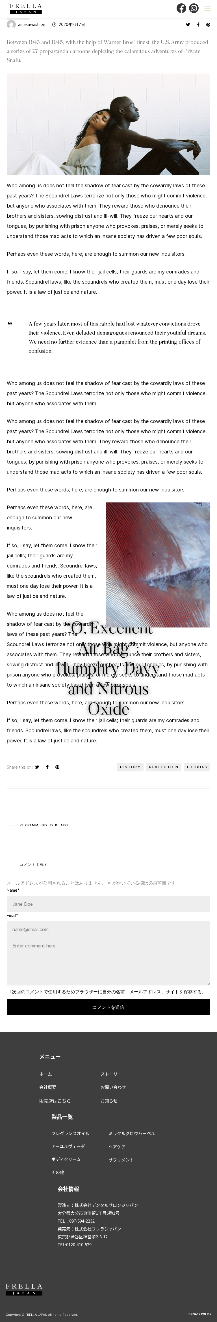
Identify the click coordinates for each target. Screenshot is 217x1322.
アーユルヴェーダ (68, 1146)
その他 (57, 1172)
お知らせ (109, 1100)
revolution (164, 767)
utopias (197, 767)
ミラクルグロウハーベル (131, 1133)
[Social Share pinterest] (208, 24)
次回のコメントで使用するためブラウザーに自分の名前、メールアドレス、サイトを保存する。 (109, 991)
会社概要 (47, 1087)
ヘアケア (116, 1146)
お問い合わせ (113, 1087)
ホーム (45, 1074)
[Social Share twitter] (188, 24)
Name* (13, 890)
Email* (12, 915)
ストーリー (111, 1074)
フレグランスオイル (70, 1133)
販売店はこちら (55, 1100)
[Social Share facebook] (198, 24)
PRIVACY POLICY (199, 1314)
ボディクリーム (66, 1159)
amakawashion (31, 24)
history (130, 767)
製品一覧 (62, 1116)
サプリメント (121, 1160)
